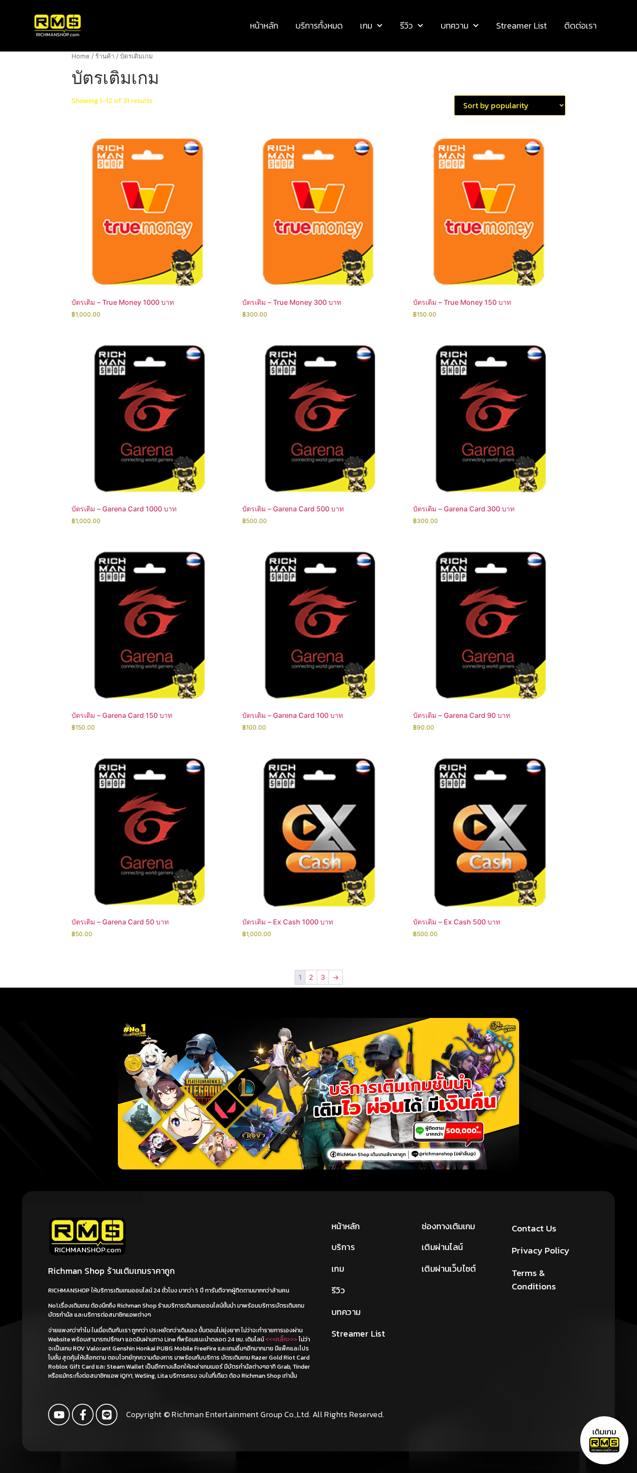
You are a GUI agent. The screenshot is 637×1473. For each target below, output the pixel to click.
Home (81, 56)
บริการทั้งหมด (319, 25)
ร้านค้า (104, 56)
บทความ (454, 25)
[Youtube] (59, 1414)
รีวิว (406, 25)
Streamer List (521, 25)
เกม (366, 25)
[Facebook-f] (83, 1414)
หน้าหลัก (264, 25)
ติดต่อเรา (580, 25)
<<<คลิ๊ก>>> (281, 1339)
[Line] (106, 1414)
